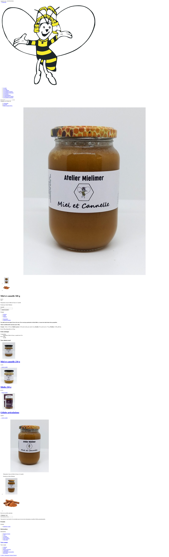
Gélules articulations (10, 412)
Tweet (4, 315)
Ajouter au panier (4, 309)
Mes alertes (5, 553)
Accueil (4, 88)
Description (5, 319)
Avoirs (4, 548)
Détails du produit (7, 320)
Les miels (5, 89)
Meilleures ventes (6, 526)
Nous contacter (6, 538)
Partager (5, 314)
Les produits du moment (8, 97)
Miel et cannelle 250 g (10, 361)
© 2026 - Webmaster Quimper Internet (9, 555)
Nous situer (5, 539)
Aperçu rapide (4, 367)
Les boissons (6, 94)
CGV (4, 535)
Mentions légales (6, 533)
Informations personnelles (8, 551)
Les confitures (6, 90)
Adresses (5, 547)
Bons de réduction (7, 549)
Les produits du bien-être (8, 92)
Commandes (5, 550)
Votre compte (4, 542)
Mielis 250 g (6, 387)
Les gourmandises (7, 95)
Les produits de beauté (8, 91)
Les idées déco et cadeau (8, 96)
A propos (5, 536)
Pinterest (5, 316)
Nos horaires (5, 537)
